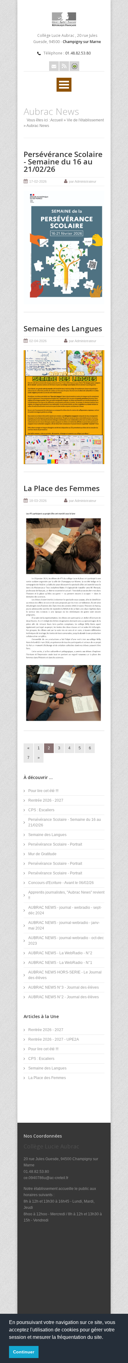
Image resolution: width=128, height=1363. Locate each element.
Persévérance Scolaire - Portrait (55, 844)
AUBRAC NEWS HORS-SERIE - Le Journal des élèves (65, 975)
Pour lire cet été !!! (43, 791)
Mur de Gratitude (42, 854)
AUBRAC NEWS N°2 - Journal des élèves (63, 997)
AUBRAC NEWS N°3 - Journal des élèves (63, 987)
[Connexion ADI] (74, 66)
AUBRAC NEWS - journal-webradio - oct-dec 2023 (66, 941)
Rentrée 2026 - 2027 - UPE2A (53, 1039)
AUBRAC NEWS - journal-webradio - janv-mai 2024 (64, 925)
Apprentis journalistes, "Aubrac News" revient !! (66, 895)
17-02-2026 (38, 181)
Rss (64, 66)
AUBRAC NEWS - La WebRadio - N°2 (60, 953)
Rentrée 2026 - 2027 (45, 800)
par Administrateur (82, 181)
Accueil (56, 120)
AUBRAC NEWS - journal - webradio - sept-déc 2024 (65, 910)
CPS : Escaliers (41, 810)
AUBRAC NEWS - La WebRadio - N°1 (60, 962)
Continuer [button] (23, 1351)
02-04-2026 (38, 341)
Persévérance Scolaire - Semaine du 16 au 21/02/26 (63, 161)
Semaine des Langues (63, 328)
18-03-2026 (38, 501)
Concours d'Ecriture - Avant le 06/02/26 (61, 883)
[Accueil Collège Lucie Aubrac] (64, 25)
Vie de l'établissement (85, 120)
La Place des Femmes (62, 488)
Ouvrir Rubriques (64, 85)
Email (54, 66)
